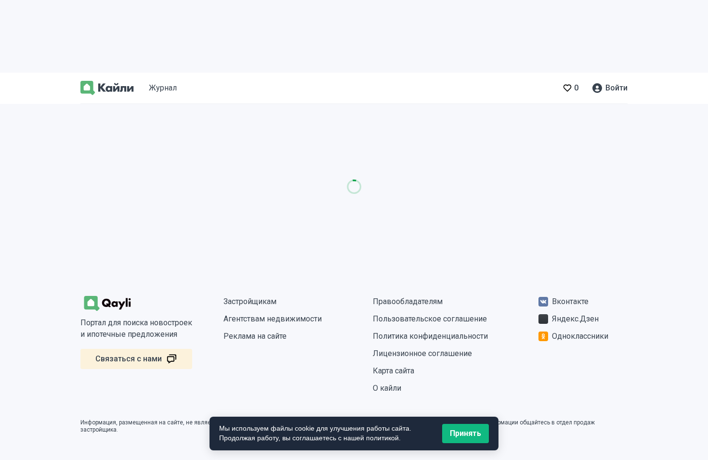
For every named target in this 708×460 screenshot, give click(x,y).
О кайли (387, 388)
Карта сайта (393, 370)
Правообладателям (408, 301)
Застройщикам (249, 301)
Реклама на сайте (255, 336)
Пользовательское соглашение (430, 318)
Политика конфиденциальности (430, 336)
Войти (616, 87)
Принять (465, 433)
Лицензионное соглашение (422, 353)
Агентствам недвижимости (272, 318)
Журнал (163, 87)
